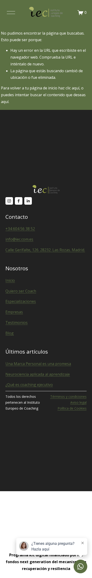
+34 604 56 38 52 (20, 228)
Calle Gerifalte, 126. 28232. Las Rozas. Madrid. (45, 249)
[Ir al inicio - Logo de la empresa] (46, 12)
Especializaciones (20, 301)
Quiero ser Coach (20, 291)
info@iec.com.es (19, 239)
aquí (4, 101)
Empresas (14, 312)
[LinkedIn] (28, 201)
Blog (9, 333)
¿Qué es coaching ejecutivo (29, 384)
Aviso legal (78, 402)
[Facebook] (18, 201)
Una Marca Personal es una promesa (38, 363)
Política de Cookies (72, 408)
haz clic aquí (68, 88)
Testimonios (16, 322)
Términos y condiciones (68, 396)
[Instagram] (9, 201)
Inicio (10, 280)
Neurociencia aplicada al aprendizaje (37, 374)
